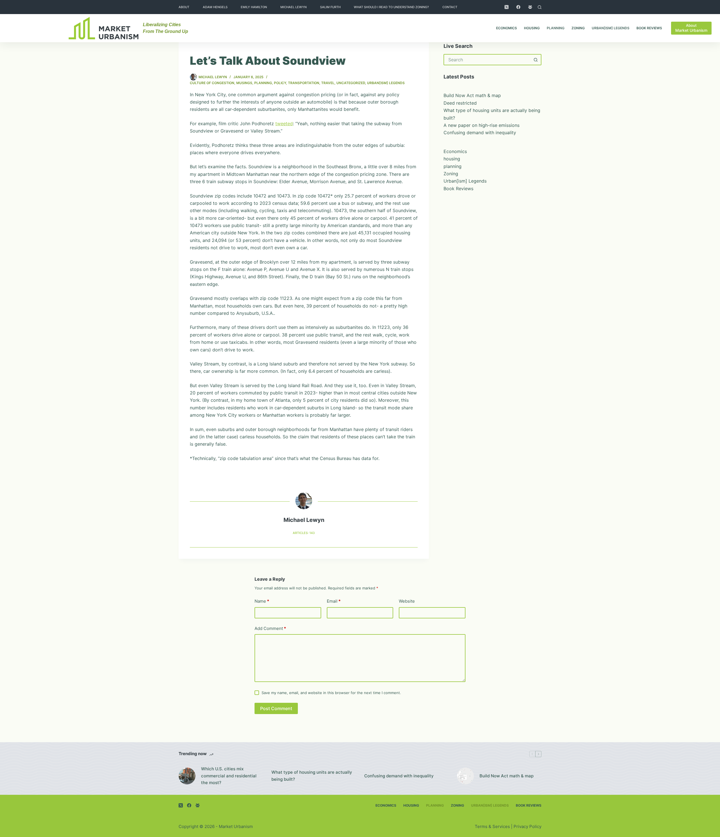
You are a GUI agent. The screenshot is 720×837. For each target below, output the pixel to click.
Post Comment (276, 708)
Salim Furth (330, 7)
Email (334, 601)
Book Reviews (649, 28)
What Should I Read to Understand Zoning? (391, 7)
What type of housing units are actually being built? (311, 775)
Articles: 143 (304, 533)
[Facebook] (518, 7)
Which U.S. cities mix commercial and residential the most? (228, 776)
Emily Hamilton (254, 7)
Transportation (303, 83)
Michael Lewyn (293, 7)
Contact (449, 7)
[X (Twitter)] (506, 7)
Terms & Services (492, 826)
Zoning (578, 28)
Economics (506, 28)
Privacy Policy (527, 826)
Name (262, 601)
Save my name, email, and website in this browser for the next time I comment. (331, 692)
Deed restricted (460, 103)
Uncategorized (350, 83)
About (184, 7)
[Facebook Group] (530, 7)
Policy (280, 83)
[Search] (539, 7)
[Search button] (535, 59)
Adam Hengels (215, 7)
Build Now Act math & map (472, 95)
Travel (327, 83)
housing (532, 28)
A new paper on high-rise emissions (481, 125)
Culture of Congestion (212, 83)
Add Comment (270, 628)
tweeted (284, 123)
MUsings (244, 83)
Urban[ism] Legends (610, 28)
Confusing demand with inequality (480, 132)
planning (555, 28)
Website (407, 601)
